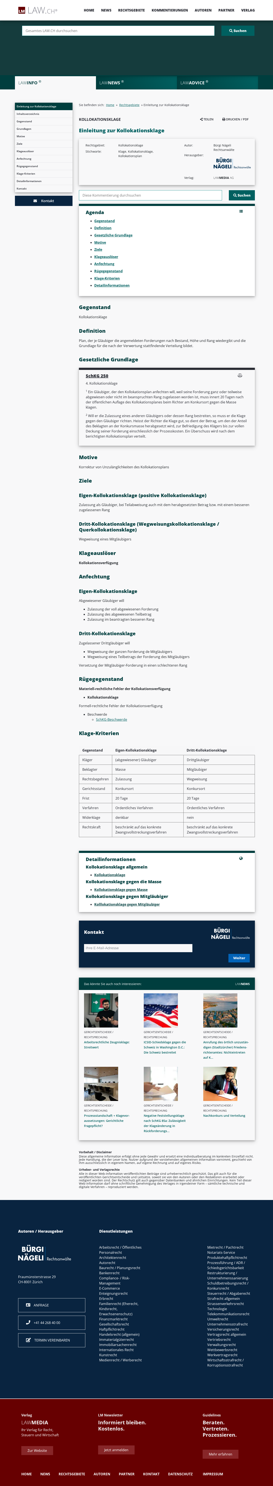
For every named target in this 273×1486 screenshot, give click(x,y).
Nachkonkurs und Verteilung (224, 1116)
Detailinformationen (29, 181)
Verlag (248, 10)
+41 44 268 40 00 (45, 1322)
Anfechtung (24, 159)
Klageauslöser (25, 151)
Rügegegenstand (27, 166)
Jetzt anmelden (116, 1449)
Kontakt (22, 188)
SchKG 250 (97, 376)
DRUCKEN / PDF (236, 119)
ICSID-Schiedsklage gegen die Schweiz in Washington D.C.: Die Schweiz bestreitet (165, 1047)
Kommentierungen (170, 10)
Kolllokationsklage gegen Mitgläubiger (127, 904)
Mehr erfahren (220, 1454)
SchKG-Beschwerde (111, 719)
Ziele (19, 144)
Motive (21, 136)
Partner (226, 10)
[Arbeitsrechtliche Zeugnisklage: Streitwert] (109, 1010)
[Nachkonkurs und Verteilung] (228, 1084)
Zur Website (37, 1450)
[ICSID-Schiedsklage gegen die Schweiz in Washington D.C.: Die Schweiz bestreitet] (168, 1010)
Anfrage (39, 1305)
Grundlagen (24, 129)
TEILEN (208, 119)
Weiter (239, 958)
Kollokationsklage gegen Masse (121, 889)
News (106, 10)
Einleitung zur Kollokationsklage (36, 106)
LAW (242, 984)
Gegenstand (24, 121)
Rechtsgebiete (131, 10)
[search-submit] (237, 31)
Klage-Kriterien (26, 173)
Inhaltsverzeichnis (28, 114)
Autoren (203, 10)
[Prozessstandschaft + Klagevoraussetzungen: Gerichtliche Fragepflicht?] (109, 1084)
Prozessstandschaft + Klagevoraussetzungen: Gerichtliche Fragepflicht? (107, 1121)
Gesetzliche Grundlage (113, 235)
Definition (103, 228)
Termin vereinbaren (50, 1340)
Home (89, 10)
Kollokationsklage (109, 875)
